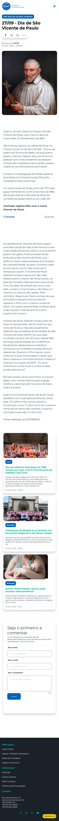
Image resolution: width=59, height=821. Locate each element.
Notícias (6, 772)
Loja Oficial (7, 749)
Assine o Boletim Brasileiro (15, 753)
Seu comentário (15, 673)
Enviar (14, 696)
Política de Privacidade (13, 786)
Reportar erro (49, 816)
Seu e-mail (13, 660)
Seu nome (12, 647)
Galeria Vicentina (10, 762)
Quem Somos (9, 777)
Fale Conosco (8, 781)
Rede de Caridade (11, 758)
